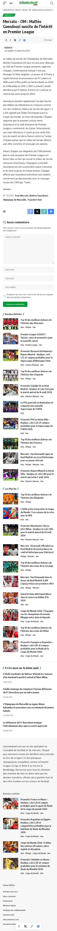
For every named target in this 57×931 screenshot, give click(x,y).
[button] (5, 3)
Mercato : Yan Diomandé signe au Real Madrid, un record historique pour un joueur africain (37, 457)
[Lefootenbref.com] (28, 3)
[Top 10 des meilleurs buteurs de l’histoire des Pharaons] (10, 324)
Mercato (9, 15)
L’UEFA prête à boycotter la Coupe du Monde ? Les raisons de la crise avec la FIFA (37, 512)
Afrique (28, 327)
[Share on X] (15, 40)
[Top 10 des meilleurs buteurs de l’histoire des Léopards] (10, 375)
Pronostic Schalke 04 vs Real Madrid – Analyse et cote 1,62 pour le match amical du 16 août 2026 (37, 389)
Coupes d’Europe (32, 365)
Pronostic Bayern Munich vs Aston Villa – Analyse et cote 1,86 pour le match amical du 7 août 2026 (37, 473)
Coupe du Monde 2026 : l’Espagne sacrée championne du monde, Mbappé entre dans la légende (37, 614)
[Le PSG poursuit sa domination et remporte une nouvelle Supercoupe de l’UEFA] (10, 406)
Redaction (8, 47)
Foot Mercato (21, 195)
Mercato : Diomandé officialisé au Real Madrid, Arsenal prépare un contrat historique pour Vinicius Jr (37, 549)
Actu (22, 327)
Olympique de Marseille (14, 199)
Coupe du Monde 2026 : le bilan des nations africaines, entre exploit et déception (36, 845)
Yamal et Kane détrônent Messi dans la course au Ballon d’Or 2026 (36, 597)
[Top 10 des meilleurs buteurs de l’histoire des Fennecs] (10, 443)
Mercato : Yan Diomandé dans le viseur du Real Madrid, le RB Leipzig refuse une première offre (37, 580)
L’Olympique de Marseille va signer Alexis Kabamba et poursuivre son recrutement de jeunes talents (28, 707)
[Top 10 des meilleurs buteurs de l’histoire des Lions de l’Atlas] (10, 632)
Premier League (31, 345)
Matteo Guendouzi (39, 195)
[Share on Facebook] (10, 40)
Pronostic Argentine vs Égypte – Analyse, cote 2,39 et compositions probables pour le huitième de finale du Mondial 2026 (36, 826)
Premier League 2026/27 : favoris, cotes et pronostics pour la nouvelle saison (37, 337)
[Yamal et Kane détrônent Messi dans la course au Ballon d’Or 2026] (10, 598)
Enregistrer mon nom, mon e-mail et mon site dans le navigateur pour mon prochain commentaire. (30, 295)
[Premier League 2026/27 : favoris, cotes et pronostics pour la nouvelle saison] (10, 338)
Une (34, 327)
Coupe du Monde (32, 621)
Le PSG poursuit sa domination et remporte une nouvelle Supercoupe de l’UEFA (37, 405)
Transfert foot (34, 199)
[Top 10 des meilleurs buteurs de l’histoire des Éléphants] (10, 498)
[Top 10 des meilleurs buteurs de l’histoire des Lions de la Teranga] (10, 567)
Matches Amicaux (32, 396)
